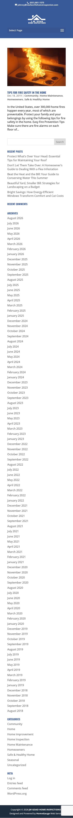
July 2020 (13, 593)
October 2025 (16, 269)
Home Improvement (20, 734)
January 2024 (15, 377)
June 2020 (13, 598)
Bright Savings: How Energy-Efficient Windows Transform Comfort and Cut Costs (35, 194)
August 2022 (15, 464)
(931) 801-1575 (37, 2)
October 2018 (16, 701)
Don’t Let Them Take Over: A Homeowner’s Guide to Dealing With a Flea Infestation (34, 167)
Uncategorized (16, 765)
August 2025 (15, 280)
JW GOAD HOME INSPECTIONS (45, 809)
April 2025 (13, 300)
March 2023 (14, 428)
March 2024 (14, 367)
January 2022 (15, 500)
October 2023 (16, 392)
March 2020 (14, 613)
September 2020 (17, 582)
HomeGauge (43, 813)
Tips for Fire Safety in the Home (26, 92)
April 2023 (13, 423)
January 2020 (15, 624)
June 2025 (13, 290)
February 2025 (16, 310)
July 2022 (13, 469)
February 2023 (16, 434)
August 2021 (15, 526)
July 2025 (13, 285)
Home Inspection (18, 739)
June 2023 (13, 413)
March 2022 (14, 490)
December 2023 (17, 382)
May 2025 (13, 295)
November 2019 (17, 634)
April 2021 (13, 546)
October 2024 (16, 331)
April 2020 (13, 608)
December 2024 (17, 321)
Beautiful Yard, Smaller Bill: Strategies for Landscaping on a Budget (33, 185)
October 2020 (16, 577)
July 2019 (13, 654)
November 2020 (17, 572)
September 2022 (17, 459)
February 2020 (16, 618)
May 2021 (13, 541)
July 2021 (13, 531)
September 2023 (17, 398)
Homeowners (15, 99)
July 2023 (13, 408)
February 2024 (16, 372)
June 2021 (13, 536)
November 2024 (17, 326)
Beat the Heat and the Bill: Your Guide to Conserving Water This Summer (33, 176)
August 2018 (15, 711)
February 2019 (16, 680)
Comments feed (17, 788)
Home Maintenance (51, 95)
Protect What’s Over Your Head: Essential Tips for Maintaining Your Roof (33, 158)
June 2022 (13, 475)
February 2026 (16, 249)
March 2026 (14, 244)
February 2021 (16, 557)
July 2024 (13, 346)
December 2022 (17, 444)
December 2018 (17, 690)
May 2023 (13, 418)
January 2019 (15, 685)
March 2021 (14, 552)
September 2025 (17, 274)
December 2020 (17, 567)
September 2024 (17, 336)
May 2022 (13, 480)
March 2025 (14, 305)
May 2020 (13, 603)
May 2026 (13, 233)
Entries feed (15, 783)
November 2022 (17, 449)
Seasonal (13, 760)
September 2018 (17, 706)
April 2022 (13, 485)
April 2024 (13, 362)
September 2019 (17, 644)
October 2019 (16, 639)
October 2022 (16, 454)
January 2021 (15, 562)
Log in (11, 778)
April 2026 (13, 239)
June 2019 (13, 659)
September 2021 (17, 521)
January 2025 (15, 316)
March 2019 (14, 675)
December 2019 (17, 629)
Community (31, 95)
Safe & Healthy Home (37, 99)
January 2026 (15, 254)
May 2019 (13, 665)
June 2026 (13, 228)
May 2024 (13, 357)
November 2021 (17, 511)
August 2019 (15, 649)
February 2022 (16, 495)
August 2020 (15, 588)
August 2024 (15, 341)
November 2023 (17, 387)
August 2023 (15, 403)
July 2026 (13, 223)
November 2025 (17, 264)
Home (11, 729)
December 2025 (17, 259)
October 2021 (16, 516)
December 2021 (17, 505)
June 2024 (13, 351)
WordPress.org (17, 793)
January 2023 (15, 439)
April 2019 (13, 670)
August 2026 (15, 218)
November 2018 (17, 695)
